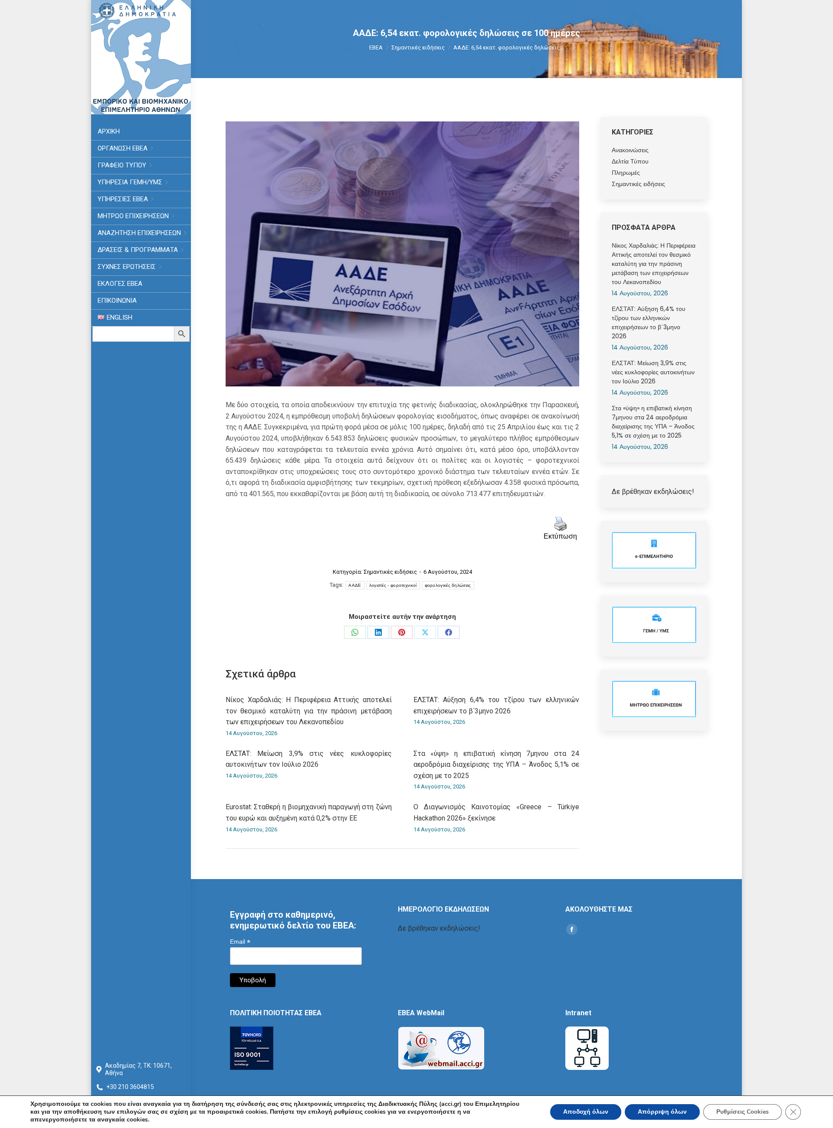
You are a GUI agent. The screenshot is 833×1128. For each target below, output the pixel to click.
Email (240, 942)
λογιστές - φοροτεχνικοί (393, 585)
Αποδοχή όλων (585, 1112)
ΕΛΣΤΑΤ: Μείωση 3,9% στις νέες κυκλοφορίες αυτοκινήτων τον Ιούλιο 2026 (309, 759)
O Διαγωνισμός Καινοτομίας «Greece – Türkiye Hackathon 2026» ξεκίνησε (496, 812)
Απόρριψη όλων (662, 1112)
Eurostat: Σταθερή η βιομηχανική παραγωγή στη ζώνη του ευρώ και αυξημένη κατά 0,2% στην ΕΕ (309, 812)
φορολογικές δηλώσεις (448, 585)
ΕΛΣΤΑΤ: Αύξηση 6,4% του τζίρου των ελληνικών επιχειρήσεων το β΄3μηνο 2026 (496, 705)
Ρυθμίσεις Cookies (742, 1112)
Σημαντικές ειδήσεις (390, 572)
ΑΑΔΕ (354, 585)
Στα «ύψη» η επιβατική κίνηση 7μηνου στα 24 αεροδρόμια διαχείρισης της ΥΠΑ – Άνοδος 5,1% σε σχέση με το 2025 (496, 764)
